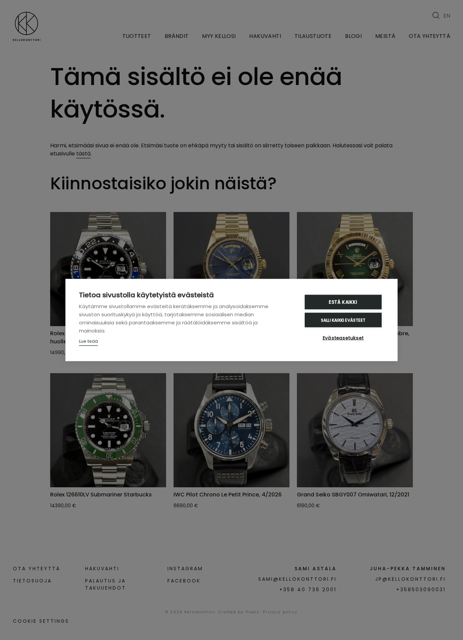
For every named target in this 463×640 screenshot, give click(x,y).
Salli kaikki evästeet (343, 320)
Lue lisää (88, 341)
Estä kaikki (343, 302)
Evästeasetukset (343, 338)
